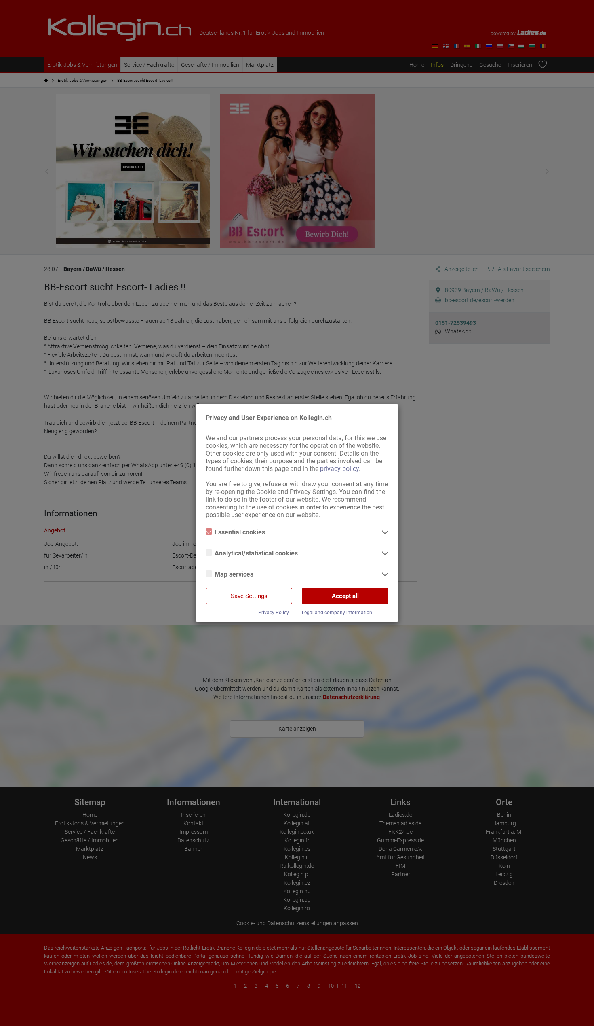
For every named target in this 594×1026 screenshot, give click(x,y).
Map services (234, 574)
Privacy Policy (273, 612)
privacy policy (339, 469)
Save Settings (249, 596)
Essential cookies (240, 532)
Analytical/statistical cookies (256, 553)
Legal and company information (337, 612)
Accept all (345, 596)
